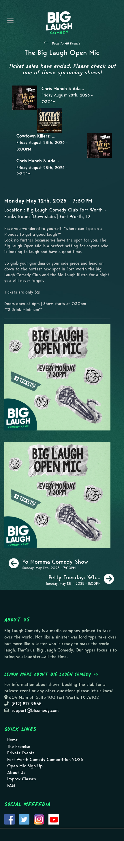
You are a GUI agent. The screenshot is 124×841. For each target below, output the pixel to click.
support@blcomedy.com (35, 710)
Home (12, 739)
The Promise (18, 746)
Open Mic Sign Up (25, 765)
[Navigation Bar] (10, 20)
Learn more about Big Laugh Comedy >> (51, 674)
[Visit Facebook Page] (9, 818)
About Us (16, 772)
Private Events (20, 752)
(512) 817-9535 (27, 703)
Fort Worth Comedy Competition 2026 (45, 759)
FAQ (11, 785)
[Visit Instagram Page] (39, 818)
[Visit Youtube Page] (53, 818)
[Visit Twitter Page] (24, 818)
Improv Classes (21, 778)
